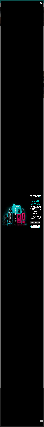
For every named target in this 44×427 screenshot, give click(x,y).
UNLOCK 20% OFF (35, 226)
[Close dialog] (41, 3)
